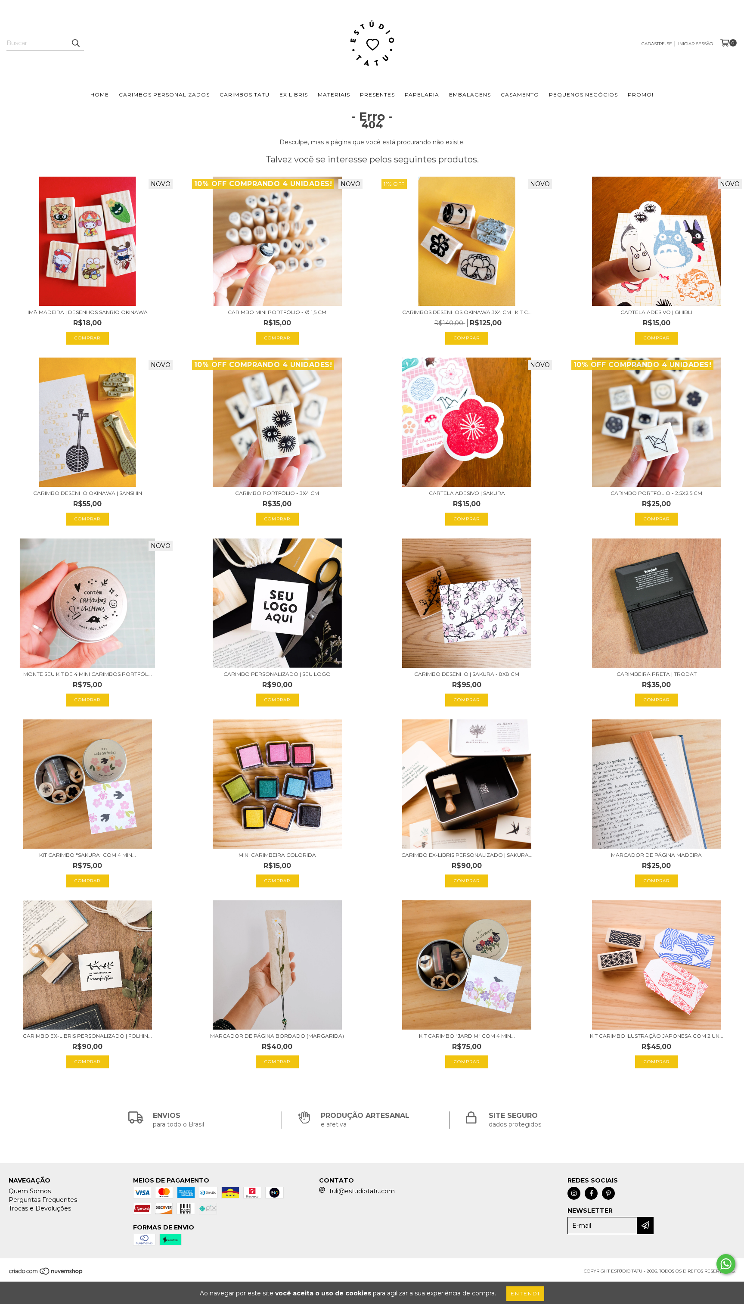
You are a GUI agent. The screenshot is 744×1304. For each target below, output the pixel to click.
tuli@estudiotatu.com (362, 1191)
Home (99, 94)
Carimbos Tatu (245, 94)
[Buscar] (75, 43)
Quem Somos (30, 1191)
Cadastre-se (657, 44)
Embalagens (470, 94)
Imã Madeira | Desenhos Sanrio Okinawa (88, 312)
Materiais (334, 94)
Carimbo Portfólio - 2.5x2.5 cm (656, 493)
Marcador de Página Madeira (656, 855)
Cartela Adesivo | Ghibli (656, 312)
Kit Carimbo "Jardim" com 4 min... (467, 1036)
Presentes (377, 94)
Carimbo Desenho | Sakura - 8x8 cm (466, 674)
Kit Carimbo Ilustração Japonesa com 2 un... (656, 1036)
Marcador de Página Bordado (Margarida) (277, 1036)
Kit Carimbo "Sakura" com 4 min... (87, 855)
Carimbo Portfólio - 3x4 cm (277, 493)
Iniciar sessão (695, 44)
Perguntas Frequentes (43, 1200)
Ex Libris (293, 94)
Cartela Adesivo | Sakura (467, 493)
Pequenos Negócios (583, 94)
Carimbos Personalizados (164, 94)
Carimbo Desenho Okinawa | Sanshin (87, 493)
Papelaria (422, 94)
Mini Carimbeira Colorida (277, 855)
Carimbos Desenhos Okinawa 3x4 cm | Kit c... (467, 312)
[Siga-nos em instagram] (573, 1193)
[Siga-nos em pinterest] (608, 1193)
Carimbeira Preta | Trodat (657, 674)
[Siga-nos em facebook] (591, 1193)
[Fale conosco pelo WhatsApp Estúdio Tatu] (725, 1264)
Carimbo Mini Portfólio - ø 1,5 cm (277, 312)
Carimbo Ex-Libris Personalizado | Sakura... (467, 855)
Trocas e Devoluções (40, 1208)
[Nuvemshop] (46, 1273)
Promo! (641, 94)
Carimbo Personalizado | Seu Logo (277, 674)
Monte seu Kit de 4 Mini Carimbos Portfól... (87, 674)
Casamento (520, 94)
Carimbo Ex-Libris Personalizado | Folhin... (87, 1036)
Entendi (525, 1293)
